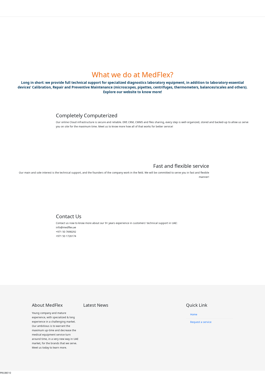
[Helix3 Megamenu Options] (231, 8)
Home (193, 314)
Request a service (200, 322)
